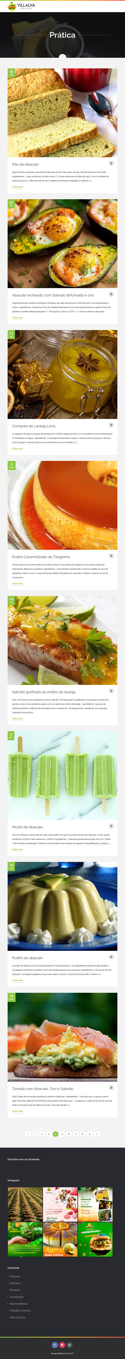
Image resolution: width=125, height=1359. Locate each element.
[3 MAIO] (62, 548)
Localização (16, 1296)
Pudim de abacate (27, 958)
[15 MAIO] (62, 1080)
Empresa (15, 1276)
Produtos (15, 1290)
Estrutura (15, 1283)
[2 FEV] (62, 818)
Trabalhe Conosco (20, 1310)
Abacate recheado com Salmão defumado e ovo (53, 295)
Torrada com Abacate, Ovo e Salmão (42, 1089)
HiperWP (70, 1353)
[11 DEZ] (62, 417)
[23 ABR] (62, 155)
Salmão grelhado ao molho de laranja (43, 692)
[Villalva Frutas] (21, 6)
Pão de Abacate (25, 164)
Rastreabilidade (18, 1303)
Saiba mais (17, 187)
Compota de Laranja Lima (33, 426)
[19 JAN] (62, 949)
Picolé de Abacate (27, 827)
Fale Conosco (17, 1317)
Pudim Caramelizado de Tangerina (41, 557)
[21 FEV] (62, 286)
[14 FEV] (62, 683)
